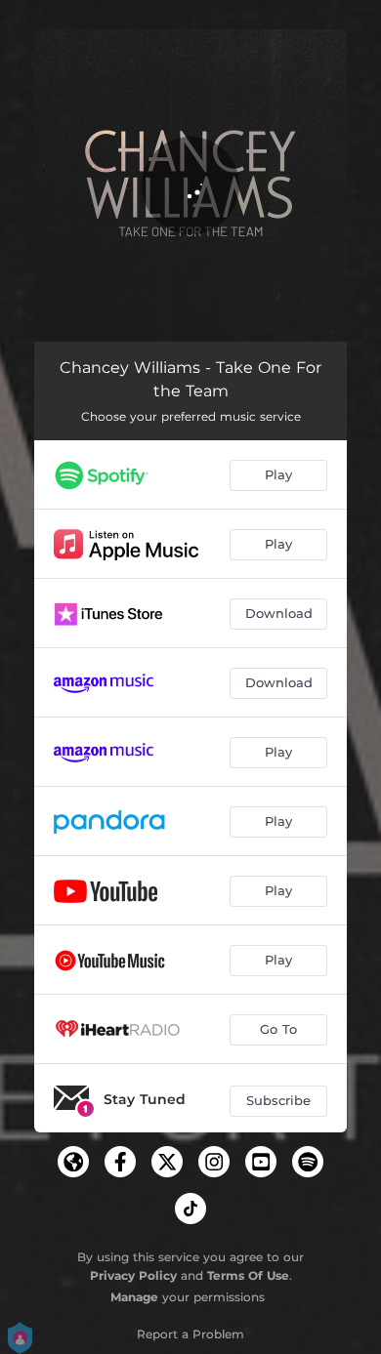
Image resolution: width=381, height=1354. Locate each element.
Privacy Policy (133, 1275)
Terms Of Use (248, 1275)
